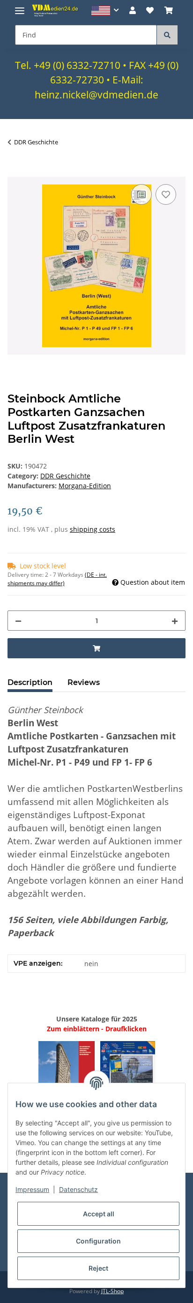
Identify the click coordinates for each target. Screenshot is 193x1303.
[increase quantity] (174, 620)
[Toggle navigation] (19, 7)
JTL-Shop (112, 1291)
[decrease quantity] (18, 620)
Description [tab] (29, 682)
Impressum (32, 1189)
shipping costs (92, 529)
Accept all (98, 1214)
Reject (98, 1268)
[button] (105, 10)
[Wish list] (150, 10)
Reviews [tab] (83, 682)
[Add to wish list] (166, 194)
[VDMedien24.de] (56, 10)
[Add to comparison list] (141, 194)
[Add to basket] (14, 171)
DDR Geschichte (65, 475)
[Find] (167, 35)
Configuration (98, 1241)
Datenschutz (78, 1189)
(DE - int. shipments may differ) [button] (57, 579)
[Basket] (168, 10)
